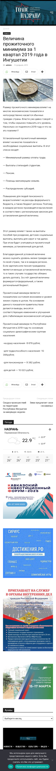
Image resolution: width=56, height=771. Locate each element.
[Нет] (52, 760)
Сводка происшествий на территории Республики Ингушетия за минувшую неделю (15, 407)
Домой (6, 28)
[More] (42, 72)
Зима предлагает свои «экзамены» (41, 404)
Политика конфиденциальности (32, 766)
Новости (7, 33)
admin (9, 65)
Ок (10, 766)
